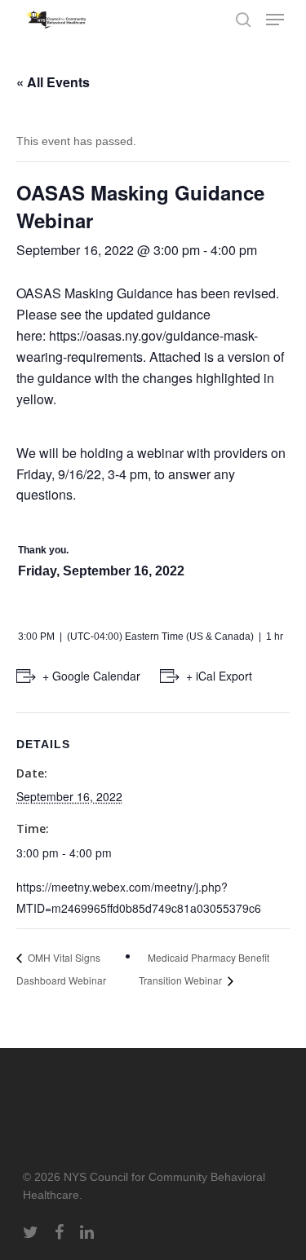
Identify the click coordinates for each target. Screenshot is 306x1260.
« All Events (53, 82)
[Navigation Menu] (275, 19)
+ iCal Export (219, 675)
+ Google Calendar (91, 675)
